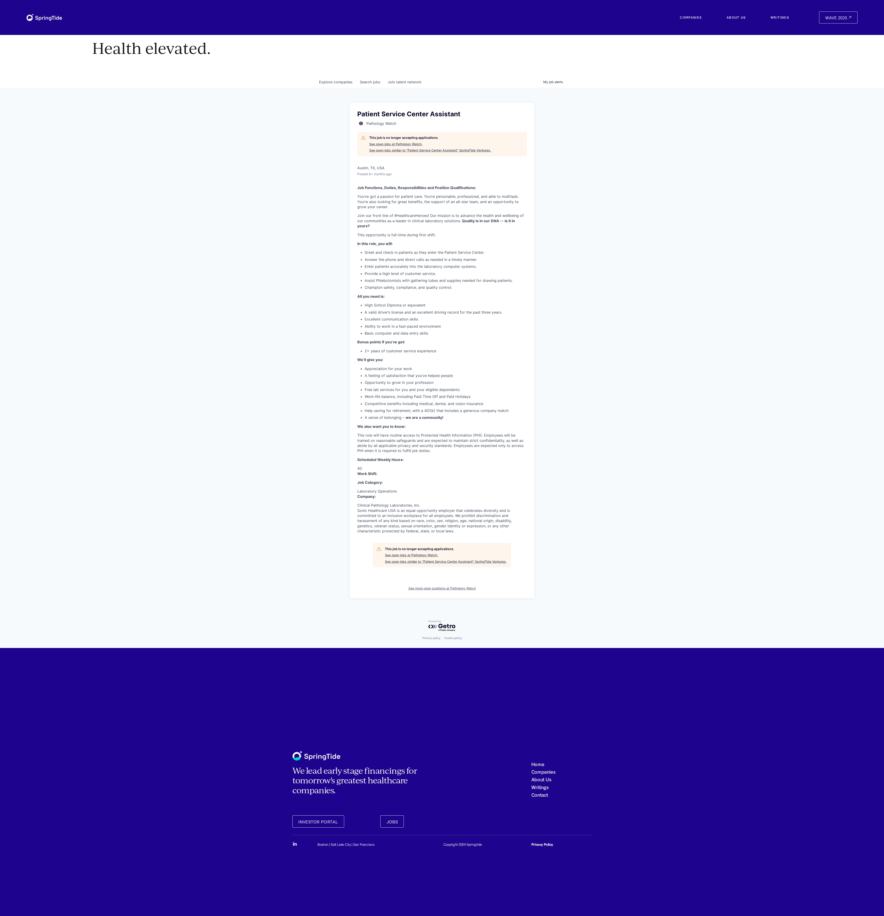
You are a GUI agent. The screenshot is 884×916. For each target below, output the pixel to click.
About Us (736, 17)
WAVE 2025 (836, 17)
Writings (780, 17)
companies (335, 82)
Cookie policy (453, 638)
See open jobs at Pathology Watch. (395, 144)
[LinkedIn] (294, 844)
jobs (370, 82)
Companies (691, 17)
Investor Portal (318, 822)
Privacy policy (431, 638)
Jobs (392, 822)
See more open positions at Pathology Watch (442, 588)
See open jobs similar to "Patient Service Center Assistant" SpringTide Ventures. (430, 150)
